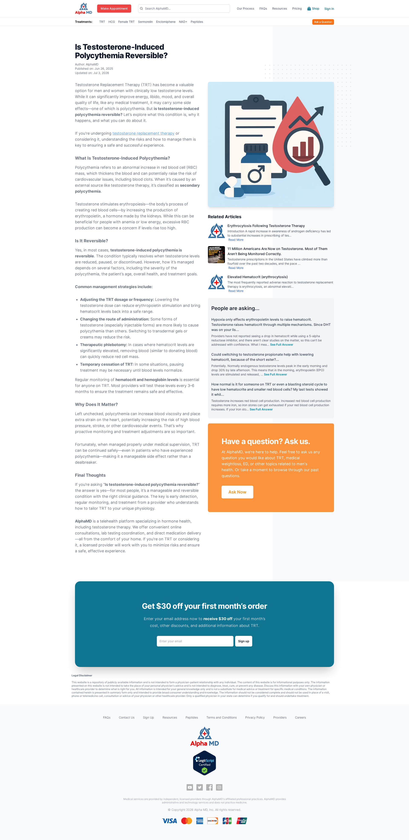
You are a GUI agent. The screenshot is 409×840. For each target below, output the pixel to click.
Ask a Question (323, 21)
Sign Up (148, 717)
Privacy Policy (255, 717)
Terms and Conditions (221, 717)
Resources (170, 717)
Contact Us (126, 717)
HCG (111, 21)
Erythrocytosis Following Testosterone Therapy (266, 226)
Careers (300, 717)
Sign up (243, 641)
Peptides (197, 21)
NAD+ (183, 21)
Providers (280, 717)
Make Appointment (114, 8)
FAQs (106, 717)
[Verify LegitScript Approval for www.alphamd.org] (204, 763)
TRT (102, 21)
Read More (235, 239)
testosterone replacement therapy (143, 133)
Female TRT (126, 21)
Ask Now (237, 492)
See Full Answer (281, 344)
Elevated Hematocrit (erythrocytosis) (258, 277)
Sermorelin (145, 21)
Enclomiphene (166, 21)
